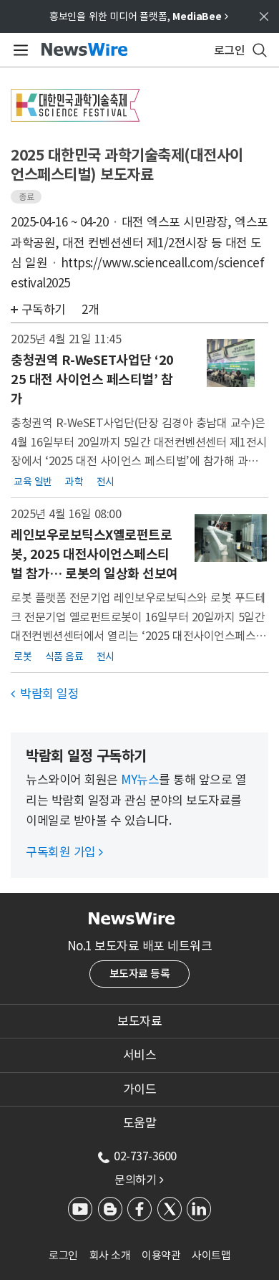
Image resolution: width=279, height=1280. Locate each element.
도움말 (140, 1123)
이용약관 (161, 1255)
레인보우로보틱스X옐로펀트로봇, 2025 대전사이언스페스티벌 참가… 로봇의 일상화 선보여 (94, 554)
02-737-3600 (145, 1156)
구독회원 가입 (64, 852)
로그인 (63, 1255)
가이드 (140, 1089)
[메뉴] (18, 50)
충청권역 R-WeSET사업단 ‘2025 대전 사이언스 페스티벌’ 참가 (92, 379)
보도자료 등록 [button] (139, 973)
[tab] (139, 1021)
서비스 (140, 1055)
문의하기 (138, 1179)
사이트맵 (211, 1255)
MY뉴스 (140, 780)
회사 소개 (110, 1255)
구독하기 (43, 309)
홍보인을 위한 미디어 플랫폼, (138, 16)
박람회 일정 (45, 694)
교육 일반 (33, 480)
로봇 (22, 655)
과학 (74, 480)
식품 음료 (64, 655)
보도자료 (139, 1021)
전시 (105, 480)
